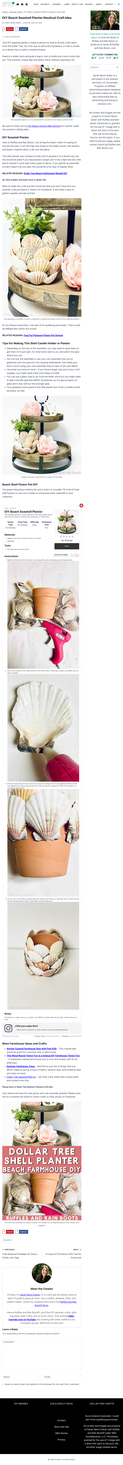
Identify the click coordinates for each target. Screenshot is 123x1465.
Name (6, 1377)
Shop (36, 4)
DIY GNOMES (21, 1403)
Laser (67, 4)
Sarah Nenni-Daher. (30, 1294)
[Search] (117, 67)
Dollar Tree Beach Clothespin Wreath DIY (45, 173)
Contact (61, 1420)
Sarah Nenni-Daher (13, 23)
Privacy (61, 1439)
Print (67, 546)
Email (47, 1377)
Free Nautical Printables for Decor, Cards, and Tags (20, 1254)
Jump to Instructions (12, 37)
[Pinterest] (26, 4)
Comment (9, 1342)
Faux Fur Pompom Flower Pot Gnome (43, 335)
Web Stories (61, 1433)
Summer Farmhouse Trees (21, 1066)
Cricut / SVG (77, 4)
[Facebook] (51, 1414)
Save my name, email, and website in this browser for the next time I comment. (42, 1384)
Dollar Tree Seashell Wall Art (21, 1077)
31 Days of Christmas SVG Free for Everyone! (63, 1254)
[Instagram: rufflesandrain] (11, 1028)
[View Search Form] (119, 4)
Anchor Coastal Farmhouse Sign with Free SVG (32, 1048)
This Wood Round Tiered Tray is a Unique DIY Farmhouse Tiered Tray (43, 1055)
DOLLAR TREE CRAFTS (102, 1403)
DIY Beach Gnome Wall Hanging (44, 126)
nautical (7, 1240)
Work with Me (61, 1426)
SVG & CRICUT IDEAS (61, 1403)
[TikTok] (71, 1414)
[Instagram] (56, 1414)
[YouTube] (66, 1414)
